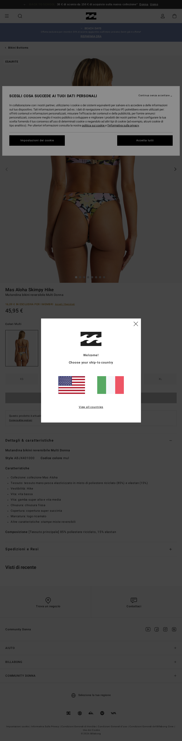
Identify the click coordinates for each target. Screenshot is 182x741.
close (136, 323)
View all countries (91, 407)
